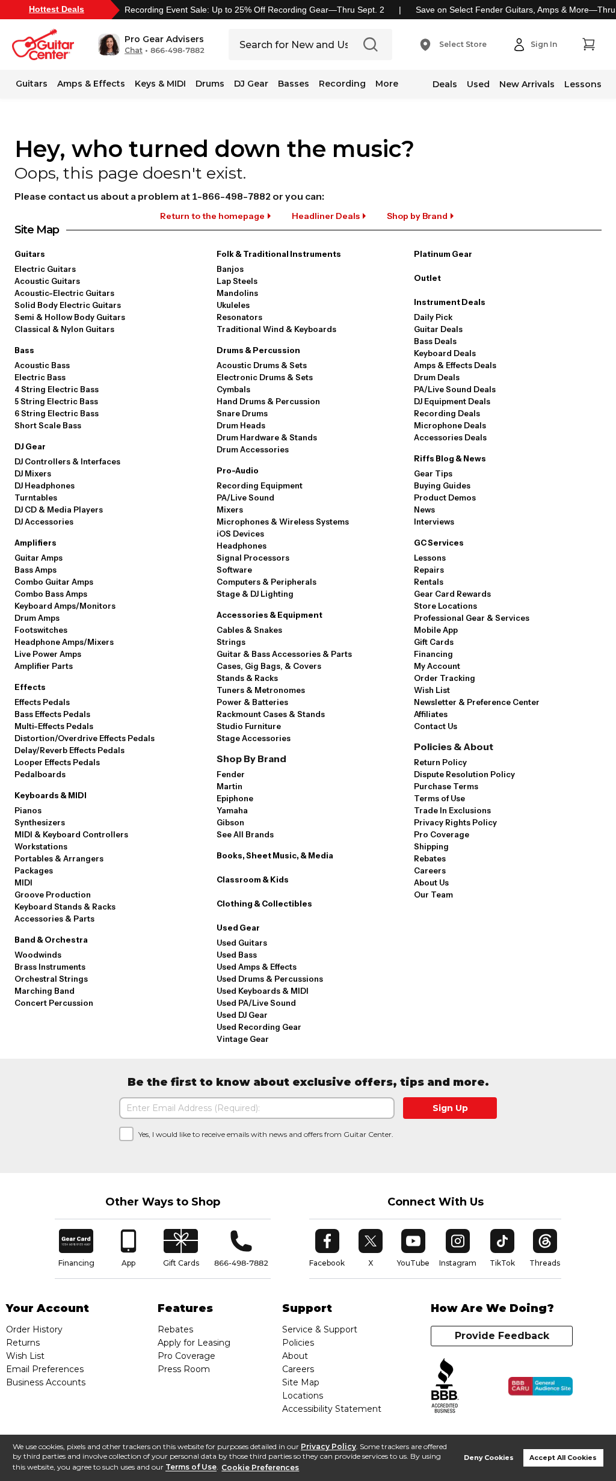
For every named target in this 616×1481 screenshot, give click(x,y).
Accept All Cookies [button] (563, 1458)
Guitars (32, 83)
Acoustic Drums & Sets (262, 365)
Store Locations (445, 606)
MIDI (23, 882)
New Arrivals (527, 84)
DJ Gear (251, 83)
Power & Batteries (252, 702)
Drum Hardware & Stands (267, 437)
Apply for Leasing (194, 1342)
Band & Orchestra (51, 939)
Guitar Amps (38, 557)
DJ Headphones (44, 485)
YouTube (413, 1248)
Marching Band (44, 991)
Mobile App (436, 630)
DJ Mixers (32, 473)
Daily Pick (433, 317)
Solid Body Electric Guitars (67, 305)
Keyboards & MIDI (50, 795)
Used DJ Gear (242, 1015)
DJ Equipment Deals (452, 401)
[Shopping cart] (588, 44)
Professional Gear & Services (471, 618)
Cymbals (233, 389)
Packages (33, 870)
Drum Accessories (253, 449)
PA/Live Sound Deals (455, 389)
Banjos (230, 269)
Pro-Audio (238, 470)
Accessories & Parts (54, 918)
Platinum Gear (443, 254)
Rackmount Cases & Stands (271, 714)
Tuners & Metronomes (261, 690)
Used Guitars (242, 942)
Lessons (583, 84)
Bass (24, 350)
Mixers (230, 509)
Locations (302, 1395)
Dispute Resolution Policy (464, 774)
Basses (293, 83)
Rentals (428, 582)
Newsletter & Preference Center (477, 702)
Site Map (300, 1382)
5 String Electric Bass (56, 401)
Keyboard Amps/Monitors (65, 606)
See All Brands (245, 834)
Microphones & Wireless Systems (283, 521)
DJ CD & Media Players (58, 509)
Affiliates (431, 714)
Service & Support (319, 1329)
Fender (231, 774)
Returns (23, 1342)
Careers (430, 870)
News (424, 509)
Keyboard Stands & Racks (65, 906)
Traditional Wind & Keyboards (276, 329)
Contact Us (435, 726)
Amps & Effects (91, 83)
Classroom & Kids (253, 879)
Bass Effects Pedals (52, 714)
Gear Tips (433, 473)
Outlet (427, 278)
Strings (231, 642)
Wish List (432, 690)
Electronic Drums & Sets (265, 377)
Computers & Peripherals (266, 582)
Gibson (230, 822)
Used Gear (238, 927)
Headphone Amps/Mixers (64, 642)
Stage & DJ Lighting (255, 594)
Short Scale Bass (47, 425)
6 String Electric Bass (56, 413)
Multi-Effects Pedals (53, 726)
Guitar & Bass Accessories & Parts (284, 654)
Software (234, 569)
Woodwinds (37, 954)
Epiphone (235, 798)
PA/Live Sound (245, 497)
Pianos (28, 810)
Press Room (184, 1369)
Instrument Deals (449, 302)
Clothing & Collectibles (264, 903)
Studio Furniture (249, 726)
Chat (134, 50)
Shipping (431, 846)
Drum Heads (241, 425)
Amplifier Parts (43, 666)
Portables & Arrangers (58, 858)
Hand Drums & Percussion (268, 401)
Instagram (457, 1248)
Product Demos (445, 497)
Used (478, 84)
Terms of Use (191, 1467)
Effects (30, 687)
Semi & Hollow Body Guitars (69, 317)
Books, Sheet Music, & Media (275, 855)
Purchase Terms (446, 786)
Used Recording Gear (259, 1027)
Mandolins (237, 293)
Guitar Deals (438, 329)
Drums (210, 83)
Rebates (430, 858)
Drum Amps (37, 618)
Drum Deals (437, 377)
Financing (433, 654)
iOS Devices (240, 533)
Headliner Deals (326, 216)
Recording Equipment (260, 485)
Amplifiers (35, 542)
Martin (229, 786)
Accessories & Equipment (269, 615)
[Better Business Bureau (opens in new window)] (445, 1386)
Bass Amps (35, 569)
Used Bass (237, 954)
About (295, 1355)
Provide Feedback (502, 1335)
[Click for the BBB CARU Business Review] (540, 1386)
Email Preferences (45, 1369)
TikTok (504, 1248)
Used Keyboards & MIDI (263, 991)
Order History (34, 1329)
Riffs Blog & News (450, 458)
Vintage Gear (243, 1039)
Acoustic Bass (42, 365)
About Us (431, 882)
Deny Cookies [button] (489, 1458)
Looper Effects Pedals (57, 762)
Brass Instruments (49, 966)
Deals (445, 84)
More (386, 83)
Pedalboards (40, 774)
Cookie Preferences (260, 1467)
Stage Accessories (254, 738)
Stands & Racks (247, 678)
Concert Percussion (53, 1003)
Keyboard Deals (445, 353)
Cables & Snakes (249, 630)
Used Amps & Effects (257, 966)
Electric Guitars (45, 269)
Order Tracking (444, 678)
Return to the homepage (212, 216)
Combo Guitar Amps (53, 582)
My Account (437, 666)
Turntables (35, 497)
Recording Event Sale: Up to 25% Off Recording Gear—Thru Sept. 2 (254, 9)
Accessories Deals (450, 437)
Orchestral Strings (51, 979)
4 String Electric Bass (56, 389)
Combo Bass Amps (50, 594)
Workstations (40, 846)
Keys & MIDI (160, 83)
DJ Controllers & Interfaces (67, 461)
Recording (342, 83)
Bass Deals (435, 341)
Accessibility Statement (331, 1408)
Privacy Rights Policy (455, 822)
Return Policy (440, 762)
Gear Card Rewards (452, 594)
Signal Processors (253, 557)
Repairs (429, 569)
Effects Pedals (42, 702)
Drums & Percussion (258, 350)
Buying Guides (442, 485)
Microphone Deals (450, 425)
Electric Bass (40, 377)
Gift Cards (434, 642)
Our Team (433, 894)
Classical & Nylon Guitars (64, 329)
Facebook (327, 1248)
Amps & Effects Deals (455, 365)
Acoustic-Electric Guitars (64, 293)
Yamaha (232, 810)
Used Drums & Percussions (270, 979)
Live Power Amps (47, 654)
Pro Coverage (441, 834)
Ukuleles (233, 305)
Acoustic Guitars (47, 281)
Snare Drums (242, 413)
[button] (151, 44)
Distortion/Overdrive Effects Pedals (84, 738)
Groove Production (52, 894)
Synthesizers (39, 822)
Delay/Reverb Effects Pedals (69, 750)
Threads (545, 1248)
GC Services (439, 542)
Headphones (241, 545)
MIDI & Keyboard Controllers (71, 834)
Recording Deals (447, 413)
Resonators (239, 317)
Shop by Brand (417, 216)
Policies (298, 1342)
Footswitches (40, 630)
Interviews (434, 521)
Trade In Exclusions (452, 810)
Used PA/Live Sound (256, 1003)
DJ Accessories (43, 521)
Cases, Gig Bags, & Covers (269, 666)
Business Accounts (45, 1382)
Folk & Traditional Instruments (279, 254)
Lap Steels (237, 281)
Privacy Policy (328, 1446)
